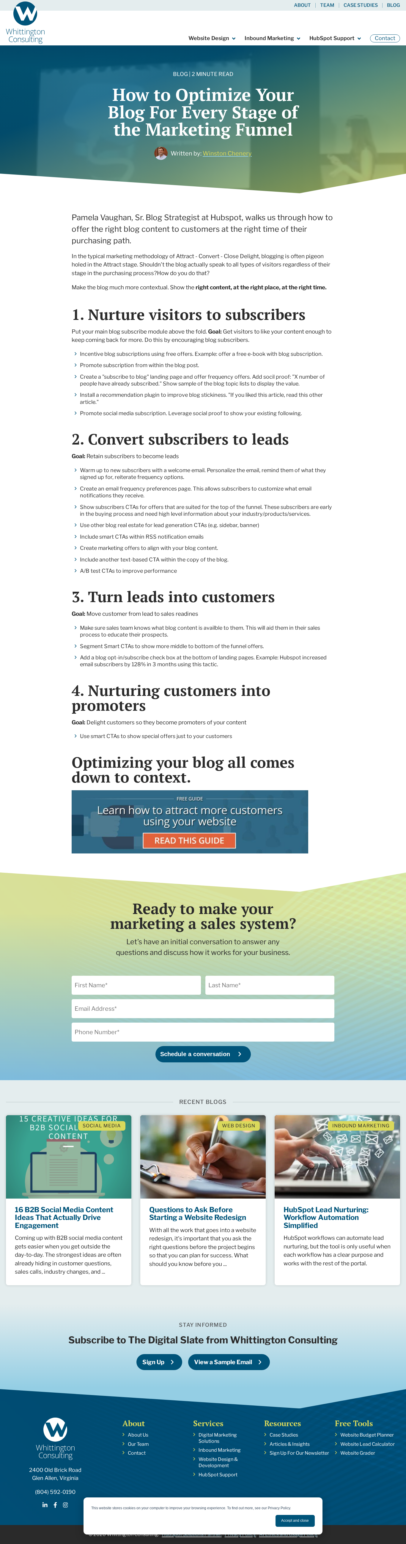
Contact (385, 38)
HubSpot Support (332, 38)
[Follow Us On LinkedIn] (45, 1505)
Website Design (208, 38)
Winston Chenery (227, 153)
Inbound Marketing (269, 38)
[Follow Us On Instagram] (65, 1505)
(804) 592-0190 (55, 1492)
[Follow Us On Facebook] (55, 1505)
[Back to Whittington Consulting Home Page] (25, 22)
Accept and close (295, 1520)
